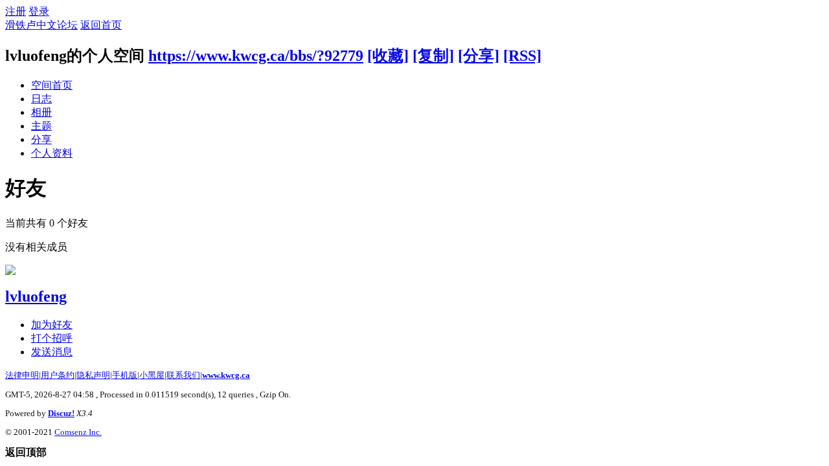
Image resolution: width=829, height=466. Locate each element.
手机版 (124, 375)
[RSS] (522, 55)
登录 (38, 11)
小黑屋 (152, 375)
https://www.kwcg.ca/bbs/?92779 (255, 55)
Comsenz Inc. (78, 432)
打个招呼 (52, 338)
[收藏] (388, 55)
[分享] (478, 55)
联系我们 (183, 375)
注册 (15, 11)
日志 (41, 98)
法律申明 (22, 375)
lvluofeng (36, 296)
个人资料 (52, 153)
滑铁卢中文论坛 (41, 24)
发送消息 (52, 351)
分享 (41, 139)
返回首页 (101, 24)
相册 (41, 112)
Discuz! (61, 413)
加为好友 (52, 324)
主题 (41, 125)
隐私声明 (93, 375)
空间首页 (52, 85)
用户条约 (57, 375)
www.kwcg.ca (226, 375)
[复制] (433, 55)
